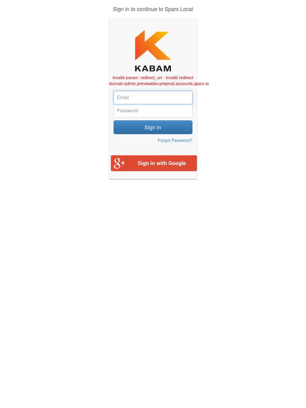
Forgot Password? (175, 140)
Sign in (153, 127)
